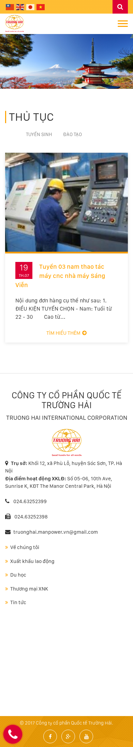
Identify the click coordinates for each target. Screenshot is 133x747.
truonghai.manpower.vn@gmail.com (55, 532)
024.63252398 (31, 517)
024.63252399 (29, 501)
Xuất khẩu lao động (32, 561)
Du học (18, 575)
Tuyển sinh (39, 134)
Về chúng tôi (24, 547)
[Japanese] (30, 7)
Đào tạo (72, 134)
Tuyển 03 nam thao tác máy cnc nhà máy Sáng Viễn (60, 275)
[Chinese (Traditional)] (10, 7)
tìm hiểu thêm (63, 333)
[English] (20, 7)
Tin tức (18, 602)
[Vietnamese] (40, 7)
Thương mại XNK (29, 589)
